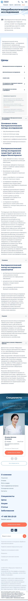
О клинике (6, 475)
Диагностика (17, 4)
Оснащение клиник (7, 488)
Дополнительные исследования (11, 72)
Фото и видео (5, 483)
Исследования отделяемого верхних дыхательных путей (12, 84)
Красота (11, 4)
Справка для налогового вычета (10, 556)
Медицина (5, 4)
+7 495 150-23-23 (8, 516)
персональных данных (19, 597)
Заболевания (7, 511)
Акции (23, 4)
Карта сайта (4, 560)
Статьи (4, 507)
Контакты (4, 491)
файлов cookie (9, 597)
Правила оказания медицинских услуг (11, 546)
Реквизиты (4, 553)
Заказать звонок (6, 519)
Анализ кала (6, 78)
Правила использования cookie (10, 550)
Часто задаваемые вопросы (9, 486)
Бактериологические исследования (12, 66)
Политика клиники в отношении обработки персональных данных (13, 542)
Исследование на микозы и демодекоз (10, 90)
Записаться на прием (14, 452)
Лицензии (4, 478)
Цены (4, 500)
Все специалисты (14, 463)
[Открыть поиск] (19, 2)
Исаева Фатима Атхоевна (10, 438)
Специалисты (7, 496)
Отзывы (9, 441)
